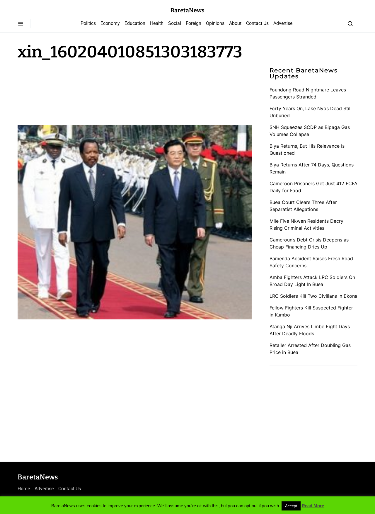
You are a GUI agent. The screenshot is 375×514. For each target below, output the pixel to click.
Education (135, 23)
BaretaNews (187, 10)
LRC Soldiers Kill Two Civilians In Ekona (313, 296)
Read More (313, 505)
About (235, 23)
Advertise (282, 23)
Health (156, 23)
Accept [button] (291, 506)
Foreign (193, 23)
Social (174, 23)
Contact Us (257, 23)
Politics (88, 23)
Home (24, 488)
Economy (110, 23)
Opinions (215, 23)
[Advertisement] (64, 91)
